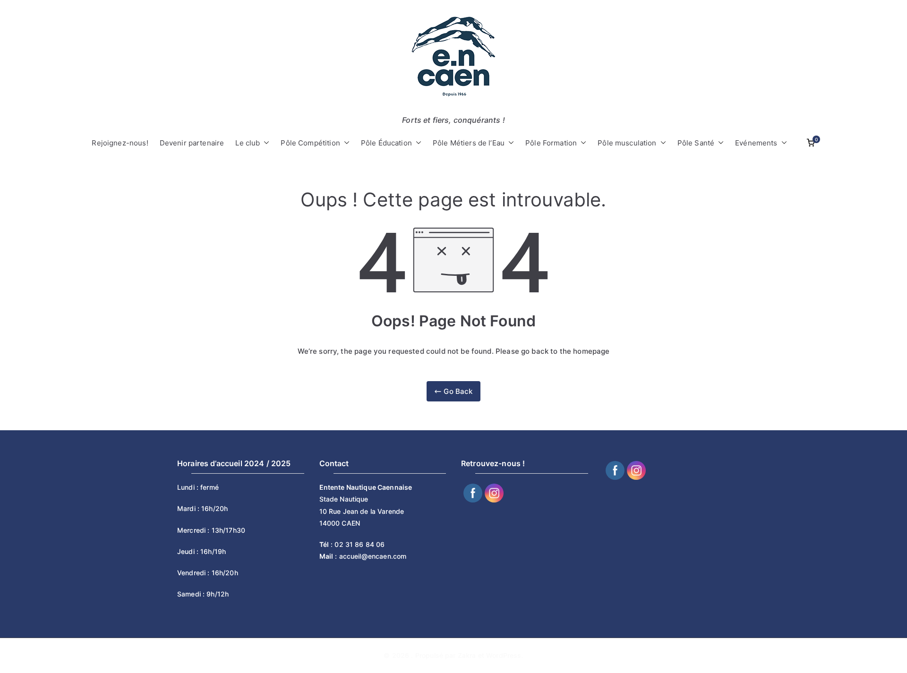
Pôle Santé (696, 142)
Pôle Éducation (386, 142)
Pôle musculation (627, 142)
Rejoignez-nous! (120, 142)
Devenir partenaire (192, 142)
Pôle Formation (551, 142)
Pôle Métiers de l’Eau (469, 142)
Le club (247, 142)
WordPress (503, 655)
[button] (264, 142)
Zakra (467, 655)
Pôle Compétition (310, 142)
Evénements (756, 142)
